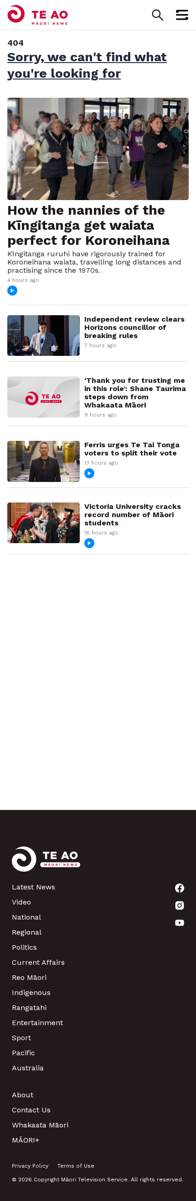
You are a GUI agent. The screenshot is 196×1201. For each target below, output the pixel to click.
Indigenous (31, 992)
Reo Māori (29, 977)
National (26, 917)
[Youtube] (179, 922)
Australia (28, 1067)
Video (21, 902)
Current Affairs (38, 962)
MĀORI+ (25, 1140)
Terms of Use (75, 1166)
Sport (21, 1037)
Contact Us (31, 1110)
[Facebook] (179, 888)
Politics (24, 947)
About (22, 1094)
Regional (26, 932)
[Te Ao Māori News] (46, 865)
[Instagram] (179, 905)
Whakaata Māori (40, 1125)
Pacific (23, 1052)
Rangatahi (29, 1007)
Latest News (33, 887)
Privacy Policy (30, 1166)
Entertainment (37, 1022)
